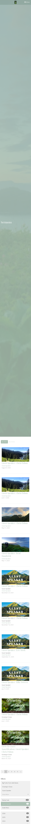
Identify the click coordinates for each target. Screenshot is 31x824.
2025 (15, 817)
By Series (12, 442)
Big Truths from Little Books (10, 783)
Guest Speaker (6, 790)
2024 (15, 821)
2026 (15, 813)
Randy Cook (15, 800)
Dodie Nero (15, 808)
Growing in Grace (7, 787)
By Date (4, 442)
